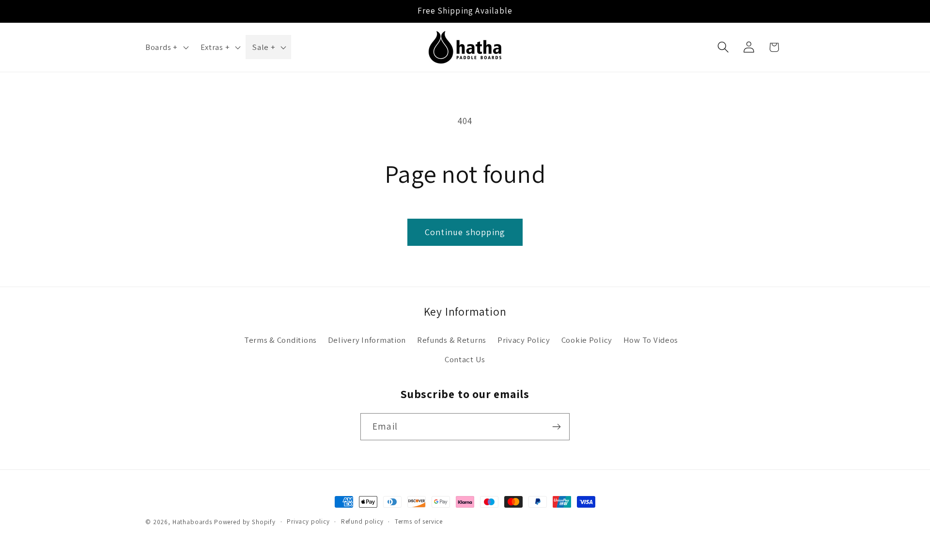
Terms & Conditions (280, 340)
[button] (166, 47)
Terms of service (419, 521)
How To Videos (650, 340)
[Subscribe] (556, 426)
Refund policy (362, 521)
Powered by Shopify (245, 522)
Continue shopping (465, 232)
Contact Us (465, 359)
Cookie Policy (586, 340)
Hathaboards (192, 522)
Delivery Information (367, 340)
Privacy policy (308, 521)
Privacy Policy (523, 340)
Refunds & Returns (451, 340)
